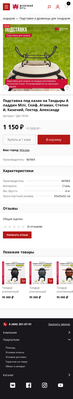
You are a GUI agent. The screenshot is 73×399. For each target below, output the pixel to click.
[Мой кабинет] (57, 7)
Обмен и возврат (15, 366)
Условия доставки (16, 357)
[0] (66, 7)
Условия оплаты (15, 352)
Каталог (8, 375)
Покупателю (11, 339)
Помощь (10, 347)
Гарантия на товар (16, 361)
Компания (10, 332)
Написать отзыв (17, 234)
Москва (25, 150)
